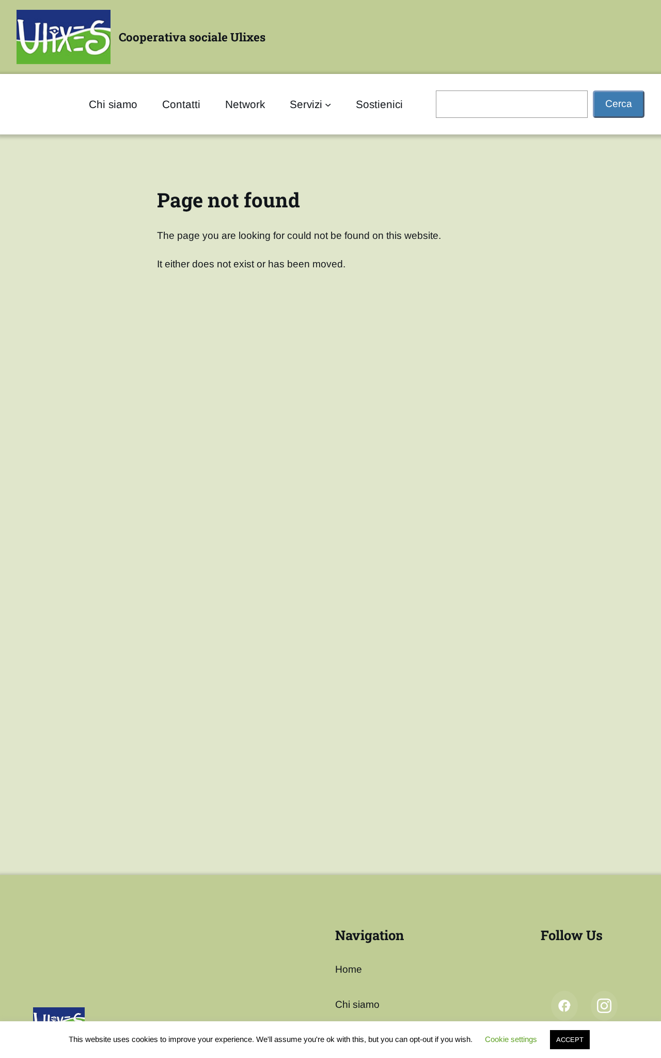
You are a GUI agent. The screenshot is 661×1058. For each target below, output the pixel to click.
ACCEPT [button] (570, 1040)
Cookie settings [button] (511, 1039)
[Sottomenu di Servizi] (328, 104)
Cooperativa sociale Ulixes (192, 36)
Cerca (618, 103)
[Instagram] (604, 1006)
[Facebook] (564, 1006)
